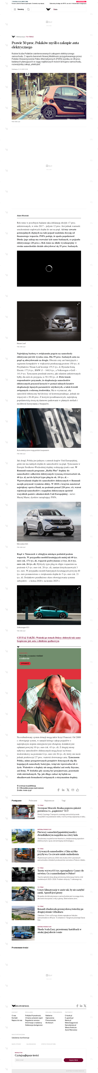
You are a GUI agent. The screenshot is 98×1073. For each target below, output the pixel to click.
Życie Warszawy (71, 1030)
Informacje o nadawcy (33, 1023)
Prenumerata (51, 1020)
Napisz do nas (17, 1020)
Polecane (33, 801)
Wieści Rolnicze (71, 1027)
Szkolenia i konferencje (20, 1038)
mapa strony (16, 1044)
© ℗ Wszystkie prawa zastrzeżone (30, 788)
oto (55, 9)
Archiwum (49, 1023)
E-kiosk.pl (68, 1016)
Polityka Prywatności (33, 1016)
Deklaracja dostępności (34, 1025)
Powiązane (17, 801)
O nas (14, 1016)
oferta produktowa (48, 1044)
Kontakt (15, 1018)
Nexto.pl (68, 1020)
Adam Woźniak (23, 216)
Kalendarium (31, 1044)
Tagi (63, 801)
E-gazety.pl (69, 1018)
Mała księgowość (71, 1023)
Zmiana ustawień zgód (34, 1018)
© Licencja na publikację (26, 786)
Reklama (49, 1016)
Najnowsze (49, 801)
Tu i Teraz (30, 37)
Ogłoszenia (50, 1018)
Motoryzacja (20, 37)
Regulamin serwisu (32, 1020)
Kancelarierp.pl (70, 1025)
